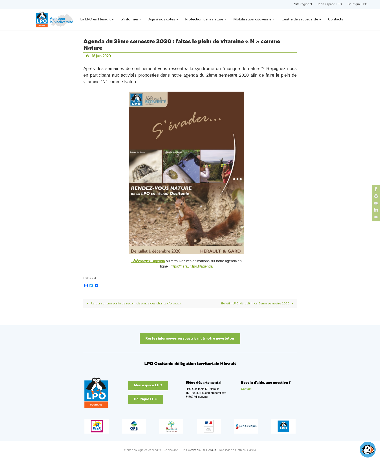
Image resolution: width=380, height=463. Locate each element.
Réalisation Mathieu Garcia (237, 450)
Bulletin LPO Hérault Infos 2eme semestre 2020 (255, 303)
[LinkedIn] (375, 210)
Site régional (303, 4)
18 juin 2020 (101, 56)
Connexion (171, 450)
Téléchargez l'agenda (148, 261)
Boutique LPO (358, 4)
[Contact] (375, 217)
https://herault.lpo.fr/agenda (191, 266)
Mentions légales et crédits (142, 450)
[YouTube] (375, 203)
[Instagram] (375, 196)
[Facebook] (375, 189)
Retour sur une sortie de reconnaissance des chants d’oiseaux (135, 303)
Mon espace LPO (330, 4)
